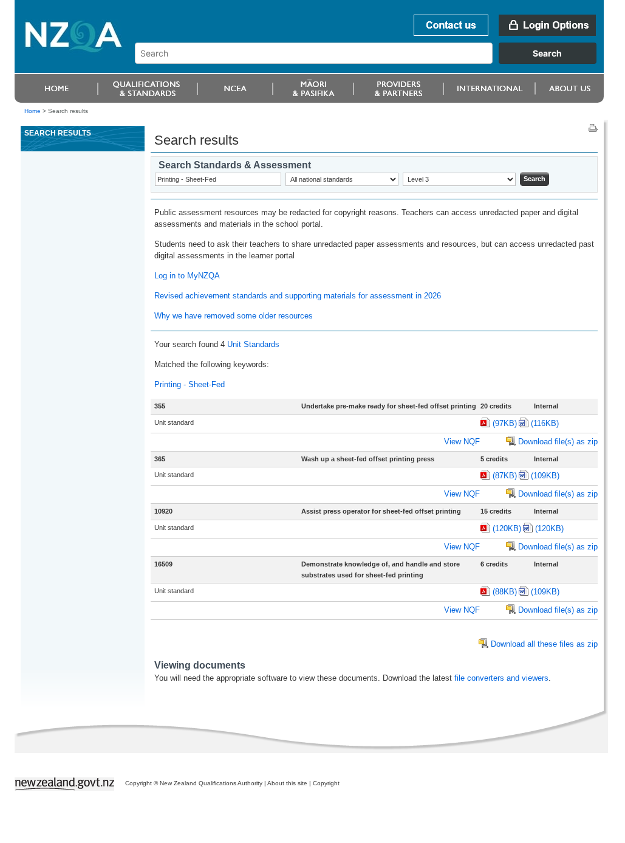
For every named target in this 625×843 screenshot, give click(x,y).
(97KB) (505, 423)
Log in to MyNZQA (187, 275)
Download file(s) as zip (558, 441)
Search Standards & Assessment (235, 165)
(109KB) (545, 475)
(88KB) (505, 591)
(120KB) (507, 528)
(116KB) (545, 423)
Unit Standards (253, 344)
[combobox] (371, 61)
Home (32, 111)
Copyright (326, 783)
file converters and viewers (501, 678)
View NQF (462, 441)
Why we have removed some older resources (233, 315)
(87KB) (505, 475)
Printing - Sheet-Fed (189, 384)
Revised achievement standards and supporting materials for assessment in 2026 (297, 295)
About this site (287, 783)
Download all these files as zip (544, 644)
